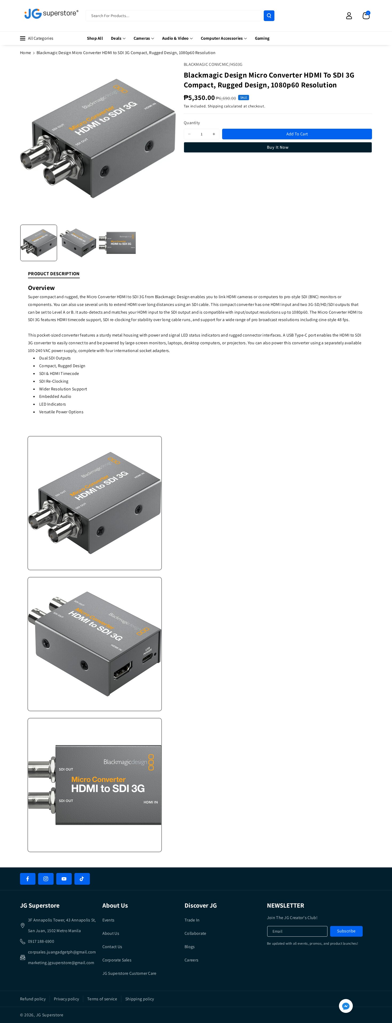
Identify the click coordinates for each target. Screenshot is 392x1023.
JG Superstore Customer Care (129, 973)
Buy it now (278, 147)
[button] (366, 16)
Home (25, 52)
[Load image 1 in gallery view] (38, 243)
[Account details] (349, 16)
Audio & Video (175, 38)
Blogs (190, 946)
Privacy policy (66, 999)
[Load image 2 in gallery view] (78, 243)
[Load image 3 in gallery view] (117, 243)
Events (108, 920)
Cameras (142, 38)
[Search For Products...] (269, 15)
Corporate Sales (117, 960)
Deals (116, 38)
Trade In (192, 920)
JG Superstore (49, 1015)
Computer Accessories (222, 38)
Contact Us (112, 946)
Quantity (192, 123)
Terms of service (102, 999)
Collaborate (195, 933)
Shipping (215, 106)
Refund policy (33, 999)
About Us (110, 933)
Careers (191, 960)
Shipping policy (139, 999)
